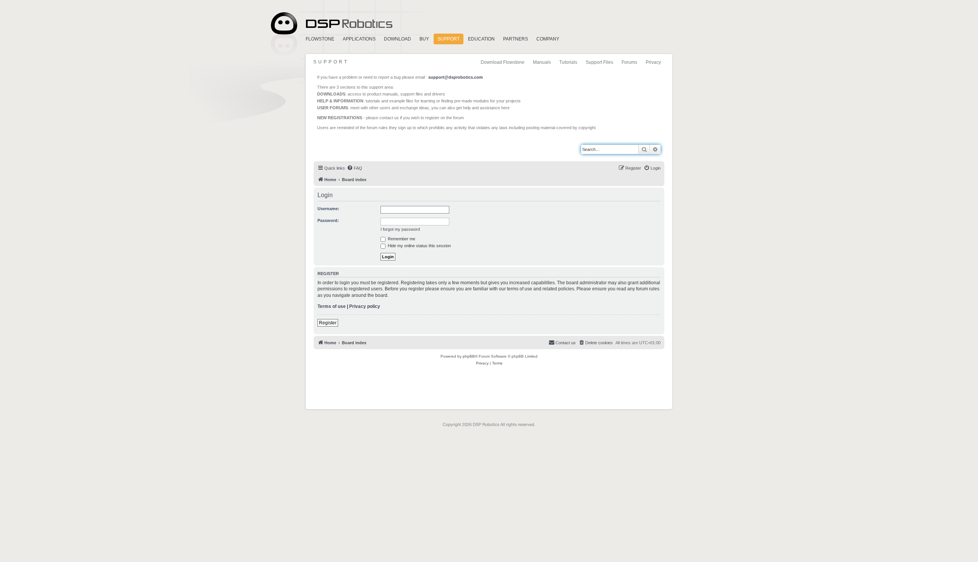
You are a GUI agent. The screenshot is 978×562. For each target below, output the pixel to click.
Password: (328, 220)
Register (328, 323)
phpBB (469, 356)
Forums (629, 62)
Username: (328, 208)
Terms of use (331, 306)
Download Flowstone (503, 62)
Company (547, 39)
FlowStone (320, 39)
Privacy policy (364, 306)
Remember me (401, 238)
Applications (359, 39)
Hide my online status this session (419, 245)
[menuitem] (354, 168)
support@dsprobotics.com (455, 77)
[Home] (348, 145)
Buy (424, 39)
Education (481, 39)
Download (397, 39)
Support (448, 39)
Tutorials (568, 62)
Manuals (542, 62)
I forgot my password (400, 229)
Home (330, 23)
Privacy (653, 62)
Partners (515, 39)
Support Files (599, 62)
